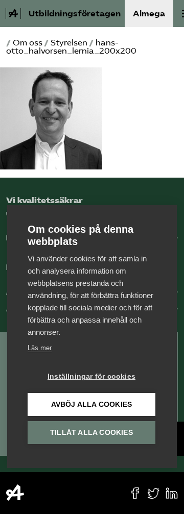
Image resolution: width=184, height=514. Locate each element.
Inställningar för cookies (91, 376)
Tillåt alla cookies (91, 432)
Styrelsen (69, 42)
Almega (149, 13)
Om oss (27, 42)
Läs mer (40, 348)
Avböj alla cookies (91, 404)
